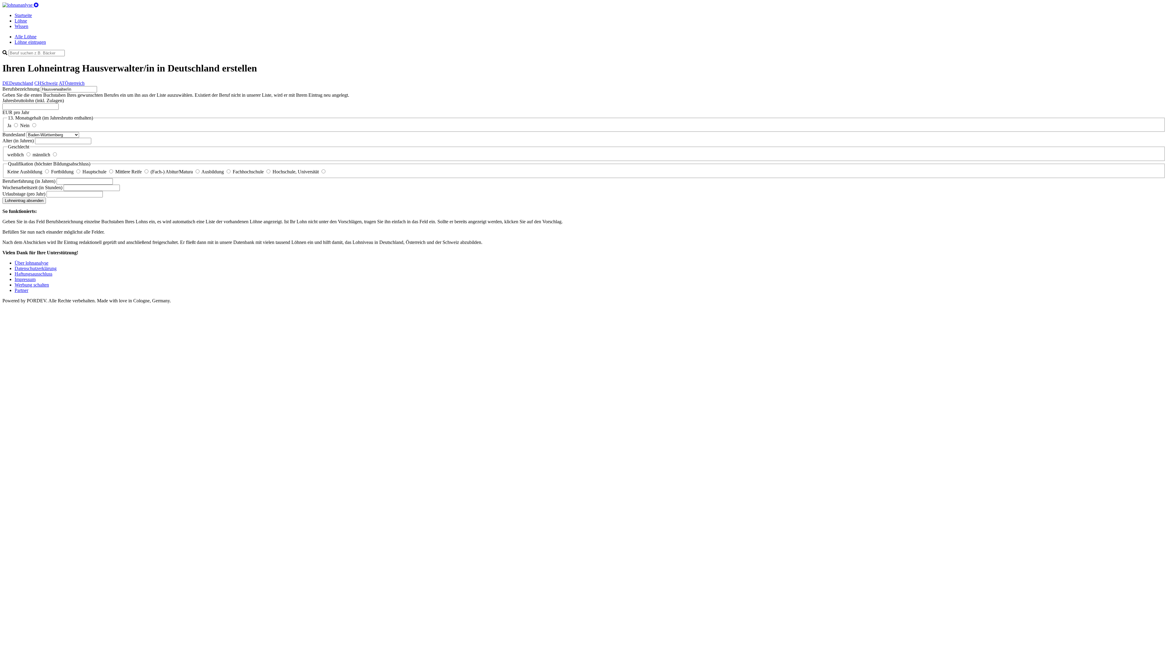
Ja (9, 125)
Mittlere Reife (129, 171)
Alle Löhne (25, 36)
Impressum (25, 279)
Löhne (21, 20)
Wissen (21, 26)
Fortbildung (63, 171)
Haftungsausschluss (33, 273)
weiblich (16, 154)
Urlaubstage (23, 193)
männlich (42, 154)
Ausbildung (213, 171)
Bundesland (14, 134)
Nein (25, 125)
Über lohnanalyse (31, 263)
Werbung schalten (32, 284)
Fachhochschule (249, 171)
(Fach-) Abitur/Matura (172, 171)
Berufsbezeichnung (21, 89)
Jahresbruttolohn (33, 100)
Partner (21, 290)
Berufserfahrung (28, 181)
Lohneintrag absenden (24, 200)
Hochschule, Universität (296, 171)
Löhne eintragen (30, 42)
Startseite (23, 15)
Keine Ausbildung (25, 171)
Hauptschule (95, 171)
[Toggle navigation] (36, 5)
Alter (18, 140)
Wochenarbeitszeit (32, 187)
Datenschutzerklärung (36, 268)
